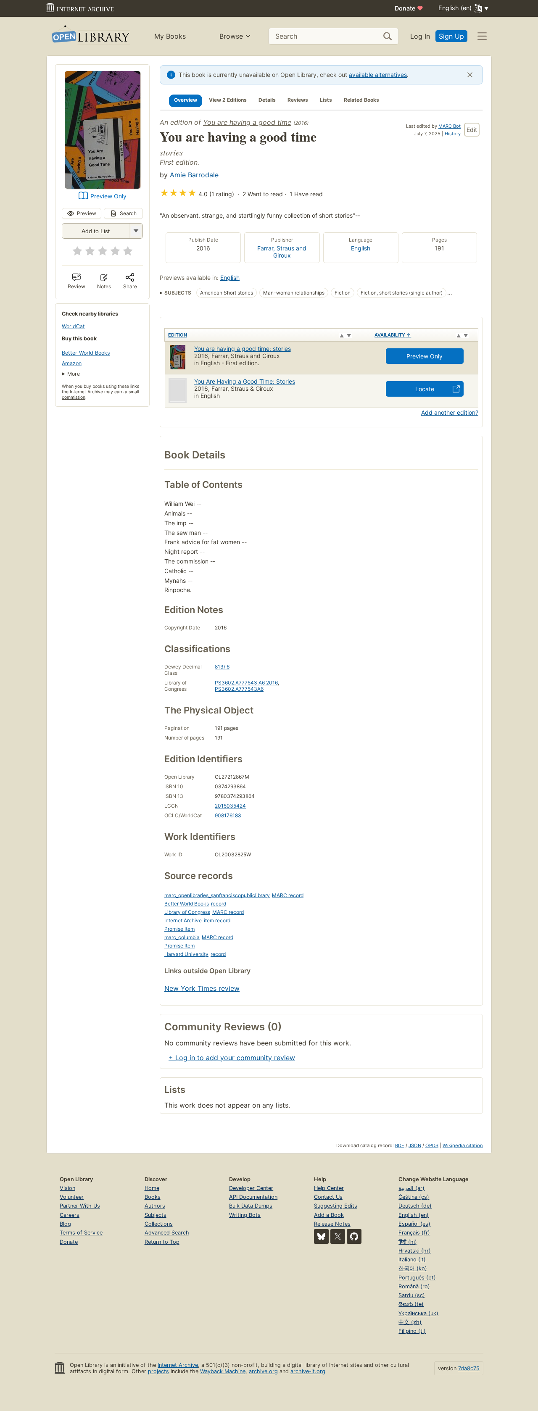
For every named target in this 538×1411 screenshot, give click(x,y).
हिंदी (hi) (407, 1242)
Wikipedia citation (463, 1145)
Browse (231, 36)
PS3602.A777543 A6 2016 (246, 682)
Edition (177, 335)
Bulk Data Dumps (250, 1206)
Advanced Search (167, 1232)
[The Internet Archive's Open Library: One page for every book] (90, 36)
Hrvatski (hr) (414, 1251)
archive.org (263, 1371)
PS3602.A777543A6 (239, 689)
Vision (67, 1188)
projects (158, 1371)
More (73, 374)
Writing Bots (245, 1215)
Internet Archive (183, 920)
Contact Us (328, 1197)
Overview (185, 100)
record (218, 903)
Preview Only (108, 196)
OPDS (431, 1145)
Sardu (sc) (411, 1295)
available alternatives (378, 74)
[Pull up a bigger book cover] (102, 186)
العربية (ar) (411, 1188)
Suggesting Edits (335, 1206)
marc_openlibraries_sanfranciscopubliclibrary (217, 895)
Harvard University (186, 954)
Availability (392, 335)
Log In (420, 36)
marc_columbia (182, 937)
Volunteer (72, 1197)
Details (267, 100)
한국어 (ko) (412, 1268)
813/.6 (222, 666)
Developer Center (251, 1188)
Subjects (155, 1215)
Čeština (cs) (413, 1197)
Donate (409, 8)
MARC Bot (449, 126)
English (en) (413, 1215)
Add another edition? (449, 412)
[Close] (470, 75)
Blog (65, 1224)
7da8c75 (469, 1368)
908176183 (228, 815)
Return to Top (162, 1242)
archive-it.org (307, 1371)
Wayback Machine (222, 1371)
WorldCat (73, 326)
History (453, 134)
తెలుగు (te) (411, 1304)
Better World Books (86, 353)
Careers (69, 1215)
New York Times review (202, 988)
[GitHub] (354, 1236)
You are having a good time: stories (242, 348)
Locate (424, 388)
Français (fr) (414, 1232)
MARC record (287, 895)
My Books (170, 36)
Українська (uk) (418, 1313)
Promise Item (179, 929)
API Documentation (253, 1197)
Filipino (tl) (412, 1331)
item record (217, 920)
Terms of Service (81, 1232)
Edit (472, 129)
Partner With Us (80, 1206)
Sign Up (451, 36)
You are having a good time (247, 122)
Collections (159, 1224)
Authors (155, 1206)
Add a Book (329, 1215)
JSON (415, 1145)
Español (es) (414, 1224)
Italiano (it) (412, 1259)
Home (152, 1188)
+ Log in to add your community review (232, 1057)
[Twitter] (337, 1236)
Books (153, 1197)
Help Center (329, 1188)
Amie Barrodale (194, 175)
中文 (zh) (410, 1322)
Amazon (72, 363)
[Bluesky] (321, 1236)
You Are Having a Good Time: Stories (244, 381)
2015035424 (230, 806)
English (360, 248)
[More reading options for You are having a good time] (135, 231)
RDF (399, 1145)
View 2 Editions (228, 100)
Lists (326, 100)
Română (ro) (414, 1286)
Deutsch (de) (415, 1206)
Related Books (361, 100)
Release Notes (332, 1224)
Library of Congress (187, 912)
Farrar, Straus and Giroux (281, 252)
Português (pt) (417, 1277)
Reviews (297, 100)
